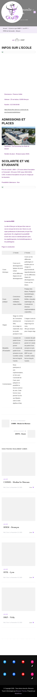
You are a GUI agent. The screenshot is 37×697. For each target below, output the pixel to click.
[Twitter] (4, 661)
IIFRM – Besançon (11, 527)
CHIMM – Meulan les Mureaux (16, 482)
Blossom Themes (21, 691)
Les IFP (5, 479)
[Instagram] (32, 661)
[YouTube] (23, 661)
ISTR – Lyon (8, 572)
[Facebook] (14, 661)
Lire (30, 487)
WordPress (18, 693)
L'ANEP (22, 40)
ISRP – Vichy (9, 617)
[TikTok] (32, 665)
